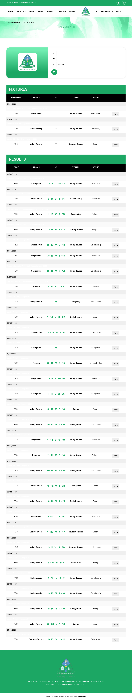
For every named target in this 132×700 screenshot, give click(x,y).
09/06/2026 (12, 369)
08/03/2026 (12, 615)
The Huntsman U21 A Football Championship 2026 (27, 209)
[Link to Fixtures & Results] (54, 72)
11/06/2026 (11, 354)
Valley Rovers (76, 113)
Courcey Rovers (75, 144)
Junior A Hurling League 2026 (19, 312)
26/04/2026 (12, 507)
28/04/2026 (12, 492)
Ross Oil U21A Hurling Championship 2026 (24, 124)
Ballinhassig (36, 129)
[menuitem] (10, 11)
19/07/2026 (11, 251)
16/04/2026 (11, 523)
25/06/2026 (12, 308)
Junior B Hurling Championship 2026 (22, 139)
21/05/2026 (11, 430)
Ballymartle (36, 113)
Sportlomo (82, 696)
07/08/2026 (12, 205)
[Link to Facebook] (118, 3)
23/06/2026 (12, 323)
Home (59, 27)
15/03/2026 (11, 599)
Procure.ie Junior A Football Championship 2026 (27, 108)
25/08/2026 (12, 135)
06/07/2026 (12, 292)
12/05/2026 (11, 461)
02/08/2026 (12, 220)
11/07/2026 (11, 277)
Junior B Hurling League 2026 (19, 240)
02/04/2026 (12, 553)
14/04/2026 (11, 538)
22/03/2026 (12, 584)
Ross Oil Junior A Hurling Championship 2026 (25, 178)
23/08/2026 (12, 174)
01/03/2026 (11, 630)
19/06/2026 (11, 338)
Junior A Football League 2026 (19, 343)
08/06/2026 (12, 384)
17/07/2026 (11, 262)
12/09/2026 (11, 104)
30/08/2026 (12, 119)
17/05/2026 (11, 446)
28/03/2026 (12, 569)
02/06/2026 (12, 400)
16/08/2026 (11, 189)
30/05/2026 (12, 415)
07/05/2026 (12, 476)
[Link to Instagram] (124, 3)
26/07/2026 (12, 235)
